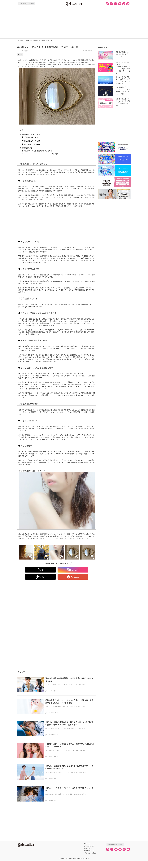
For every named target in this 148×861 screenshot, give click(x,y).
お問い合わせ (88, 848)
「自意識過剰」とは (31, 137)
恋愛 (21, 54)
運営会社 (87, 843)
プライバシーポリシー (91, 853)
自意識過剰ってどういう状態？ (31, 134)
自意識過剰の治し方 (27, 148)
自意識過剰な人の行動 (32, 141)
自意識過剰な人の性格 (32, 144)
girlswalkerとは (89, 846)
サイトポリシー (89, 850)
